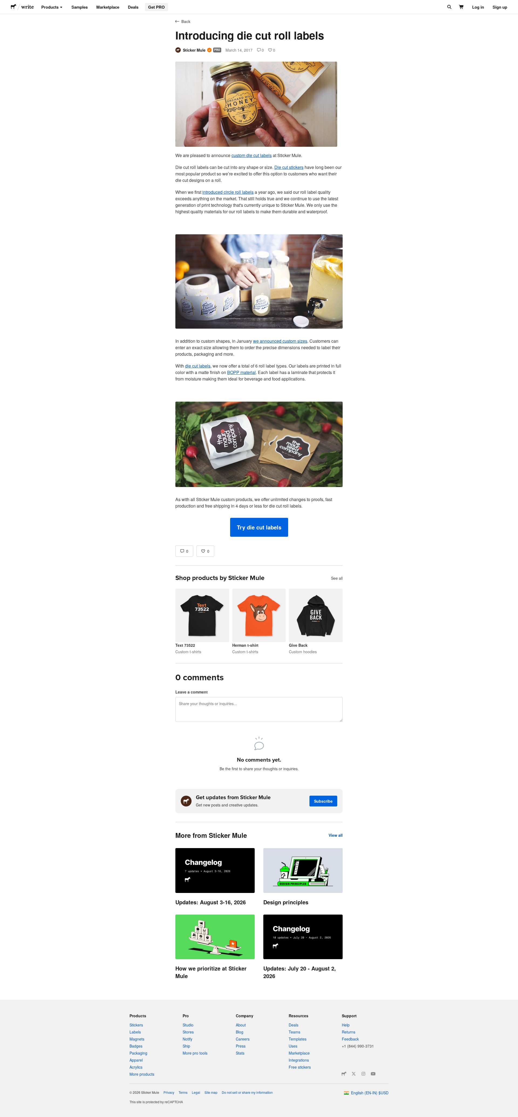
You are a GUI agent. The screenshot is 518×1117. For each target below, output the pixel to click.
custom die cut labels (251, 155)
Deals (133, 7)
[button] (259, 527)
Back (185, 21)
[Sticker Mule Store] (344, 1074)
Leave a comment (191, 692)
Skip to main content (4, 4)
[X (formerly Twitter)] (354, 1074)
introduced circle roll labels (228, 192)
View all (336, 835)
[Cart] (461, 7)
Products (50, 7)
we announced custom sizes (280, 341)
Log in (478, 7)
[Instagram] (363, 1074)
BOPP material (241, 372)
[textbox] (259, 344)
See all (337, 578)
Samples (79, 7)
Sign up (500, 7)
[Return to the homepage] (13, 7)
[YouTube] (373, 1074)
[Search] (448, 7)
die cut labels (197, 366)
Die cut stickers (289, 167)
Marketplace (107, 7)
